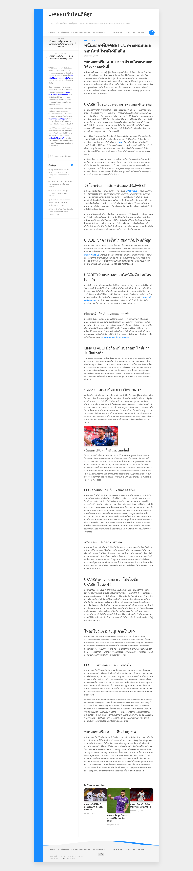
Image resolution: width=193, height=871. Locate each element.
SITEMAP (52, 32)
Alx (74, 858)
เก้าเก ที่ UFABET (63, 32)
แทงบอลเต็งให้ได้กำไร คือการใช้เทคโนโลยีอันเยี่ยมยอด (93, 807)
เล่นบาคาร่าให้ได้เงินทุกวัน (57, 119)
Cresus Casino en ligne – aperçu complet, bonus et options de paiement (60, 184)
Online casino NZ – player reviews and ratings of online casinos (58, 193)
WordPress (61, 858)
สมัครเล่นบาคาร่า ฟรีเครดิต (80, 32)
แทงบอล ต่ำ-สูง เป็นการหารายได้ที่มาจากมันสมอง (117, 818)
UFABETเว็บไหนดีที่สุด (70, 14)
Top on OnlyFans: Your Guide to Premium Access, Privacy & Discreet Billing (60, 211)
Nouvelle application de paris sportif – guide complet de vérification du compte (59, 202)
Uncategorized (89, 40)
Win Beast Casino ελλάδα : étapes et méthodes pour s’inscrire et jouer (119, 32)
